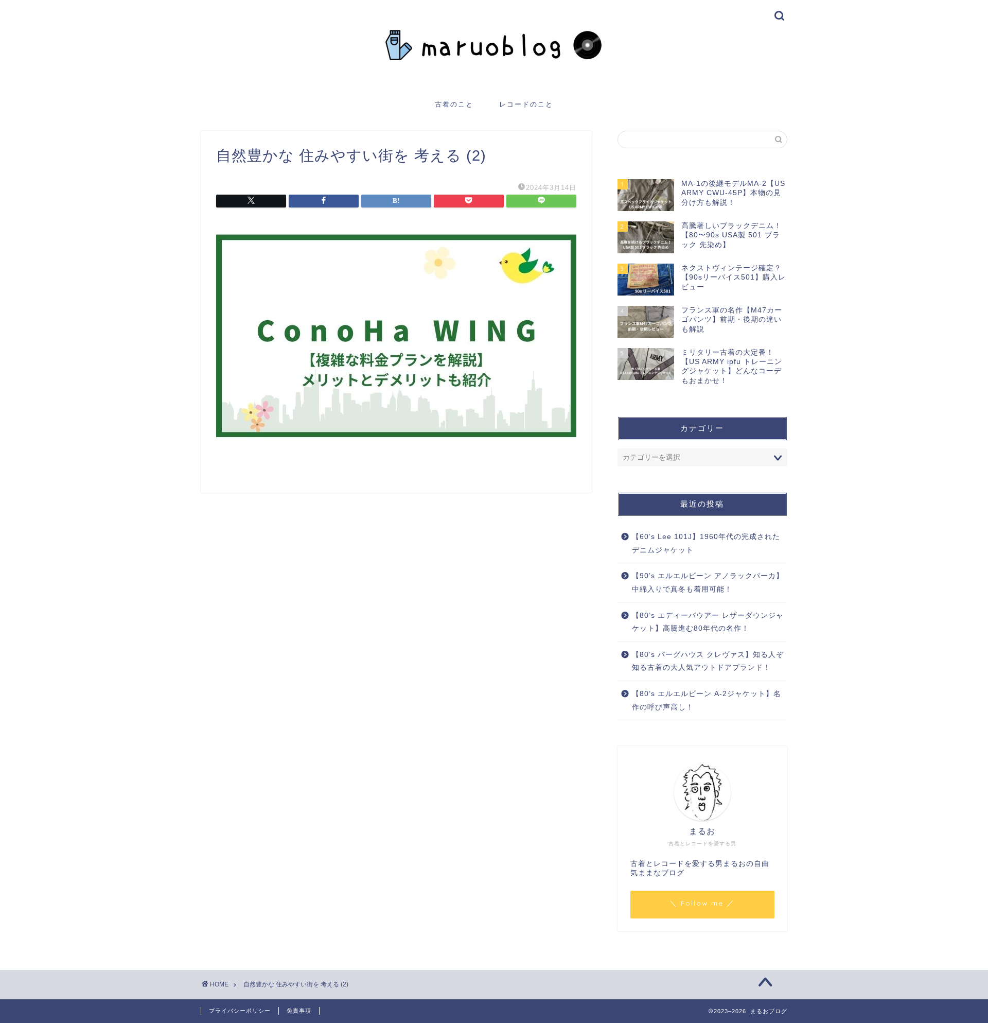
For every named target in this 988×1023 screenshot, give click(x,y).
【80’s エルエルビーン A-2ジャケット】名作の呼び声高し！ (706, 700)
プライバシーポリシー (240, 1011)
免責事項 (299, 1011)
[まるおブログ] (494, 80)
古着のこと (454, 104)
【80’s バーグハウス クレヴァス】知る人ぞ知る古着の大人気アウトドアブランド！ (708, 661)
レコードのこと (526, 104)
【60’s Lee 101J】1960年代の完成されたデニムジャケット (706, 543)
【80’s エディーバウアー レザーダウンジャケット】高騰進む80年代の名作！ (708, 622)
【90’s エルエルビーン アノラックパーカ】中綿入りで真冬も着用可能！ (708, 582)
